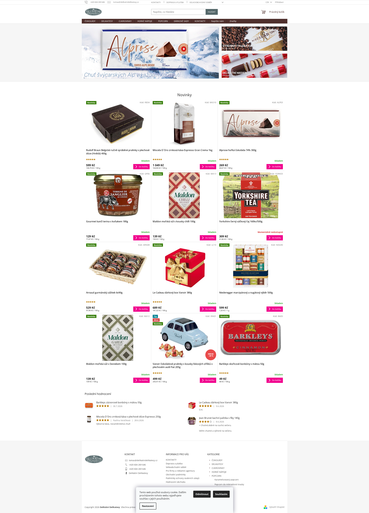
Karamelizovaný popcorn (227, 479)
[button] (92, 53)
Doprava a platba (175, 2)
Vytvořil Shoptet (276, 507)
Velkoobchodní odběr (201, 2)
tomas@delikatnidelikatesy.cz (143, 460)
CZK (267, 2)
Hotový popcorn (222, 489)
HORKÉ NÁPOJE (219, 472)
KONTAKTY (156, 2)
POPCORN (216, 475)
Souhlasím (221, 494)
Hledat (211, 11)
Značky (215, 497)
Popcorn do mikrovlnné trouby (229, 484)
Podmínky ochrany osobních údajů (182, 478)
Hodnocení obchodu (175, 482)
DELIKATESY (217, 464)
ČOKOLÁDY (217, 460)
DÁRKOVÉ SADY (219, 494)
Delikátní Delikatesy (138, 473)
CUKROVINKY (218, 468)
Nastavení (148, 506)
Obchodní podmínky (176, 474)
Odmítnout (201, 494)
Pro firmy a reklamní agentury (180, 470)
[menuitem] (90, 21)
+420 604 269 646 (137, 464)
